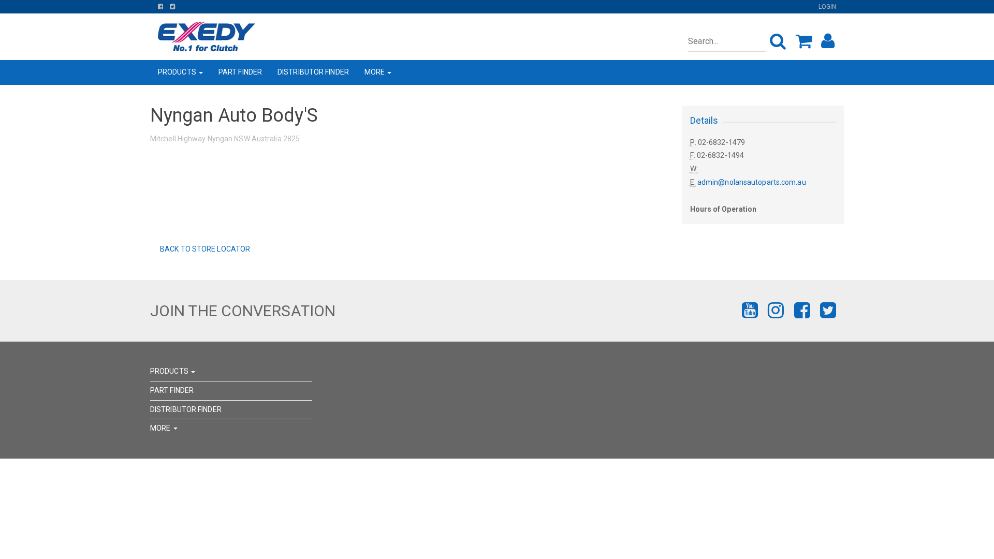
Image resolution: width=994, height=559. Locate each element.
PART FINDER (240, 72)
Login (827, 6)
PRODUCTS (178, 72)
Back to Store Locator (204, 249)
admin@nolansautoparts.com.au (751, 182)
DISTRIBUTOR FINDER (313, 72)
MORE (375, 72)
